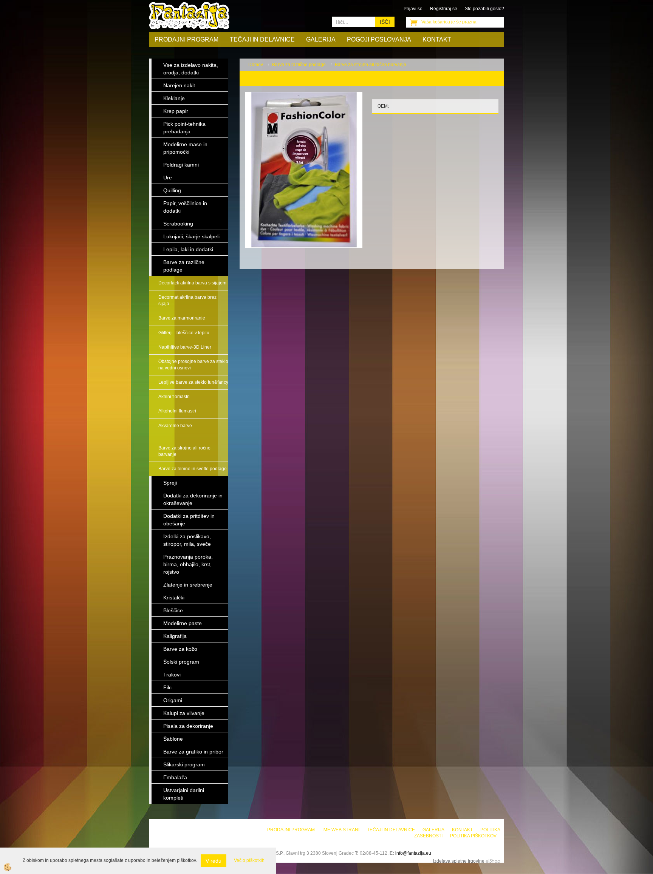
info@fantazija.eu (413, 853)
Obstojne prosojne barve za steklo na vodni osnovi (193, 365)
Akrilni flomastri (174, 396)
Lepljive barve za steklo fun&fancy (193, 382)
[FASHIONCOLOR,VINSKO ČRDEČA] (304, 169)
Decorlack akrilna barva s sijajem (192, 283)
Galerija (321, 39)
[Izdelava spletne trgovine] (493, 861)
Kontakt (436, 39)
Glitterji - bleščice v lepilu (183, 332)
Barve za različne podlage (299, 64)
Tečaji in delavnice (262, 39)
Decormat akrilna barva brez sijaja (187, 300)
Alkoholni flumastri (177, 411)
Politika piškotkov (473, 835)
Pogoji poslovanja (379, 39)
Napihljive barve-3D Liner (184, 347)
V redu (213, 861)
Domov (255, 64)
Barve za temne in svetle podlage (192, 468)
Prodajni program (186, 39)
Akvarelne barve (175, 425)
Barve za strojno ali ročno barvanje (184, 451)
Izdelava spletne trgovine (458, 861)
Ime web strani (340, 829)
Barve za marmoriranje (181, 318)
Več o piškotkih (249, 860)
